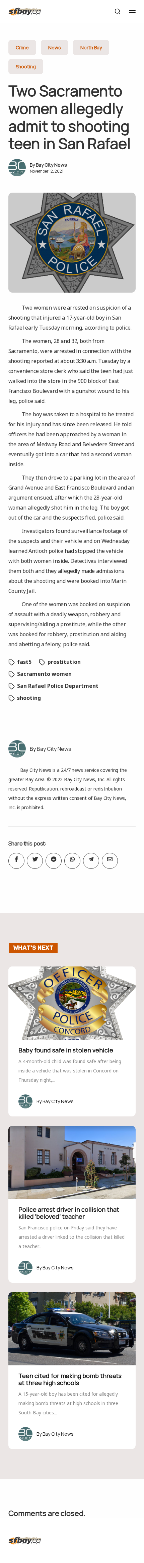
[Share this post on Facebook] (16, 861)
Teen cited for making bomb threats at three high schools (70, 1379)
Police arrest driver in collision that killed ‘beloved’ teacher (68, 1213)
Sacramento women (44, 674)
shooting (29, 698)
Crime (22, 47)
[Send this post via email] (110, 861)
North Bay (91, 47)
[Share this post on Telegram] (91, 861)
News (54, 47)
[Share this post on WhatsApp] (72, 861)
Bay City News (51, 165)
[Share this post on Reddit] (54, 861)
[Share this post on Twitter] (35, 861)
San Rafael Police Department (57, 686)
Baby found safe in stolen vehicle (65, 1050)
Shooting (26, 66)
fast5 (24, 662)
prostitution (64, 662)
